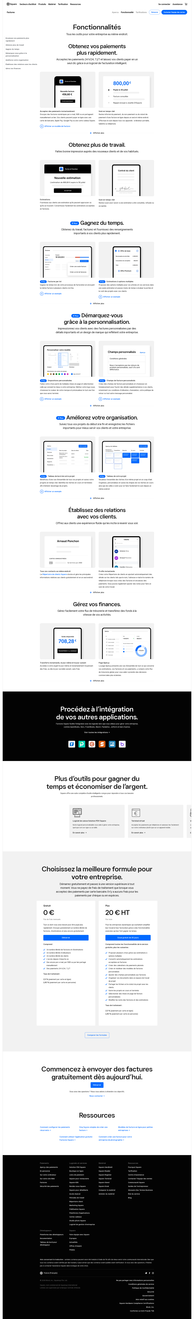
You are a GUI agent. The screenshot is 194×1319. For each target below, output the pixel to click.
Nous (96, 1096)
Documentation (46, 1238)
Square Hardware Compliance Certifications (136, 1303)
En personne (45, 1171)
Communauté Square (136, 1182)
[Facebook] (149, 1273)
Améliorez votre (17, 60)
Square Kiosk (104, 1186)
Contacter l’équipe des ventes (140, 1179)
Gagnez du (12, 49)
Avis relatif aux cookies (145, 1299)
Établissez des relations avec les (21, 64)
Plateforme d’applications (79, 1213)
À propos (73, 1238)
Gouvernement (148, 1296)
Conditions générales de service (141, 1284)
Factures (43, 1182)
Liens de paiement (76, 1175)
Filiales (72, 1250)
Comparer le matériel (107, 1190)
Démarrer (66, 938)
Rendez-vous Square (77, 1186)
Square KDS (73, 1182)
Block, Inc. (150, 1307)
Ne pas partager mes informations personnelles (135, 1280)
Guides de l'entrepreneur (138, 1186)
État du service (134, 1194)
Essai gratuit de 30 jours (128, 938)
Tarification (132, 1171)
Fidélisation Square (77, 1209)
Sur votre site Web (47, 1179)
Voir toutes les (96, 732)
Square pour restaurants (79, 1179)
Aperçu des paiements (49, 1167)
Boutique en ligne (76, 1171)
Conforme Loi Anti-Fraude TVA (142, 1311)
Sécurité (150, 1292)
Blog (130, 1198)
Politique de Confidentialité (143, 1288)
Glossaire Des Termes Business (140, 1190)
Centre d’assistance (136, 1175)
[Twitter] (146, 1273)
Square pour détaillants (78, 1190)
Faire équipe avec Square (79, 1234)
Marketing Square (76, 1205)
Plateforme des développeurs (51, 1234)
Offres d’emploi (75, 1246)
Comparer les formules (97, 1035)
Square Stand (104, 1182)
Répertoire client (76, 1201)
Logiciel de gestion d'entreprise (82, 1224)
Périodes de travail (76, 1198)
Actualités (73, 1242)
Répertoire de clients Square (55, 574)
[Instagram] (153, 1273)
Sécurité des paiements (49, 1186)
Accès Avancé (74, 1194)
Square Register (105, 1175)
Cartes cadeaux (75, 1217)
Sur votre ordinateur (48, 1175)
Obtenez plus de (15, 45)
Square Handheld (105, 1167)
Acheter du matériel (107, 1194)
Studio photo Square (77, 1221)
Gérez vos (13, 68)
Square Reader (104, 1171)
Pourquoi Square (134, 1167)
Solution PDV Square (77, 1167)
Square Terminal (105, 1179)
